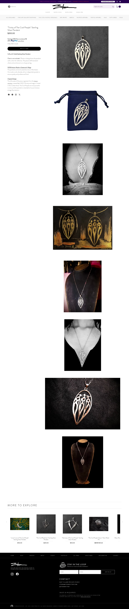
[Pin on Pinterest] (12, 94)
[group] (64, 528)
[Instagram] (117, 1)
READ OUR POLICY (86, 596)
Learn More (21, 41)
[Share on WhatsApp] (16, 94)
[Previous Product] (6, 522)
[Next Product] (122, 522)
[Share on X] (19, 94)
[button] (118, 7)
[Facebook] (120, 1)
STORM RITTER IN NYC (64, 1)
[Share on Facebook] (9, 94)
